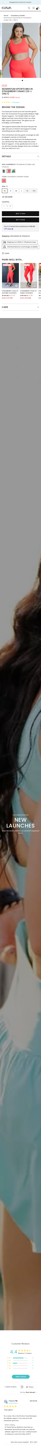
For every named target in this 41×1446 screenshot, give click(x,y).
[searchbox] (12, 1387)
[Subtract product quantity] (4, 206)
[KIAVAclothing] (6, 8)
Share (7, 253)
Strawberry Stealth (18, 16)
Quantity (5, 202)
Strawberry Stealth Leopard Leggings (10, 292)
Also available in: (18, 165)
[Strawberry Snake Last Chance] (9, 171)
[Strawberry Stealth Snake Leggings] (28, 275)
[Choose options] (16, 285)
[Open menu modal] (33, 8)
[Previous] (3, 2)
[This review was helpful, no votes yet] (31, 1442)
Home (6, 16)
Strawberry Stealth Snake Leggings (28, 292)
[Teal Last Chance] (14, 171)
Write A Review (21, 1377)
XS (5, 191)
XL (27, 191)
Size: (5, 186)
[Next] (38, 2)
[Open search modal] (29, 8)
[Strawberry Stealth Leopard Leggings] (10, 275)
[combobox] (28, 1392)
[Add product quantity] (10, 206)
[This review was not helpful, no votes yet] (35, 1442)
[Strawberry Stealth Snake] (4, 181)
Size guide (8, 197)
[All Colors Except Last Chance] (4, 171)
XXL (34, 191)
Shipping (5, 236)
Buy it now (20, 220)
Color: (15, 176)
